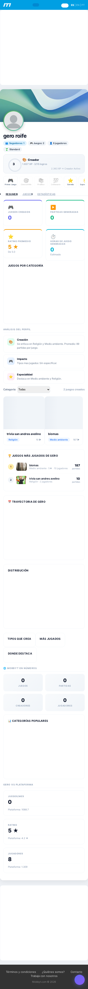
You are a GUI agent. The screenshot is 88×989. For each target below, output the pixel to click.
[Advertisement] (44, 47)
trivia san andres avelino (24, 434)
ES (72, 5)
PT (83, 5)
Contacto (76, 971)
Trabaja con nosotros (44, 976)
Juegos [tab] (28, 194)
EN (77, 5)
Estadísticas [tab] (46, 194)
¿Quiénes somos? (53, 971)
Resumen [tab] (12, 194)
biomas (53, 434)
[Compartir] (79, 980)
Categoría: (9, 389)
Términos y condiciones (21, 971)
